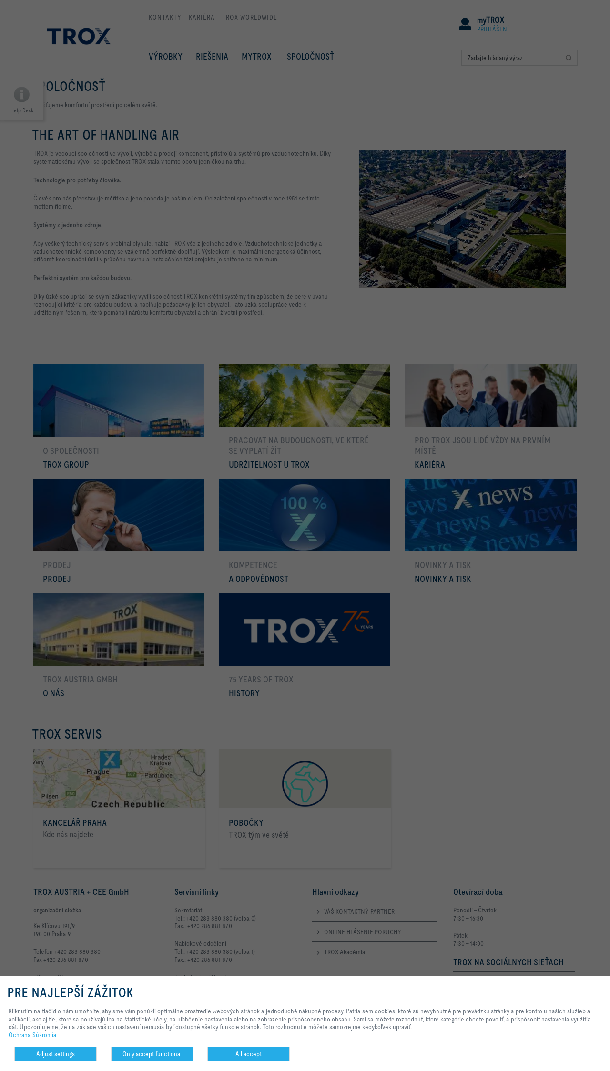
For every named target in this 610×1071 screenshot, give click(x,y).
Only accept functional (152, 1054)
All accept (248, 1054)
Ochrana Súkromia (33, 1035)
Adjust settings (55, 1054)
